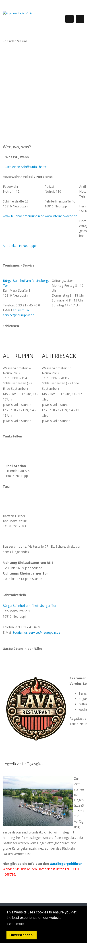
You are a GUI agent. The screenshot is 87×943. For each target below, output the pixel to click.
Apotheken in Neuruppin (20, 245)
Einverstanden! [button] (21, 935)
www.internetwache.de (61, 216)
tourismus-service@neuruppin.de (36, 632)
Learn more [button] (15, 923)
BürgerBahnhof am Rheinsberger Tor (29, 605)
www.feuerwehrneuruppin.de (23, 216)
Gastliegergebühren (66, 863)
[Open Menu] (80, 19)
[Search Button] (69, 19)
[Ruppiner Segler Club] (17, 13)
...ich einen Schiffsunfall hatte (26, 167)
